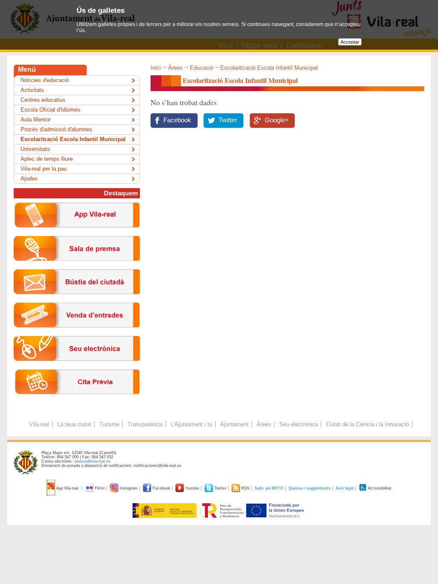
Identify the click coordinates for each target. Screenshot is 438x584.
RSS (245, 488)
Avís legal (344, 488)
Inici (156, 68)
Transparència (145, 424)
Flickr (100, 488)
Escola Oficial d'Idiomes (50, 109)
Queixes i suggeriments (310, 488)
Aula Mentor (35, 119)
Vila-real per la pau (44, 168)
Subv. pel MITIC (269, 488)
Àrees (175, 68)
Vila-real (39, 424)
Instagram (128, 488)
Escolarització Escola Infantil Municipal (73, 139)
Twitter (228, 120)
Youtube (192, 488)
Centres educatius (43, 100)
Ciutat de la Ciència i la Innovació (367, 424)
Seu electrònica (298, 424)
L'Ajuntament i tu (191, 424)
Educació (201, 68)
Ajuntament (234, 424)
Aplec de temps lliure (47, 159)
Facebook (177, 120)
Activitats (32, 90)
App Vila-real (67, 488)
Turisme (109, 424)
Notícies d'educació (45, 80)
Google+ (277, 120)
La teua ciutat (74, 424)
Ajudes (29, 178)
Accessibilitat (379, 488)
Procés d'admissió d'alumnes (56, 129)
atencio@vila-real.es (92, 461)
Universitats (35, 149)
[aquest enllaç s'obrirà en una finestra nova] (77, 367)
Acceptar (349, 41)
